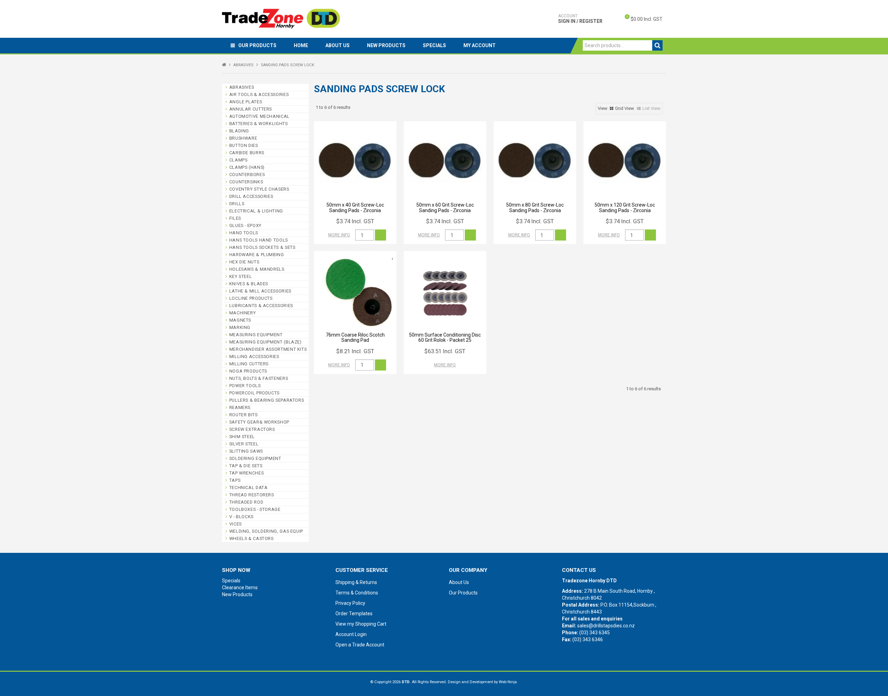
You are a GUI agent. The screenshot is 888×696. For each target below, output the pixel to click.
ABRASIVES (243, 65)
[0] (621, 19)
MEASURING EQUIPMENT (256, 334)
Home (301, 45)
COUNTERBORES (247, 174)
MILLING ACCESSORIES (254, 356)
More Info (339, 235)
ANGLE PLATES (245, 101)
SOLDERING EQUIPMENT (255, 458)
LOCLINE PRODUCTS (251, 298)
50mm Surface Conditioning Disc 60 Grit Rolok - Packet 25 (445, 337)
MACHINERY (242, 312)
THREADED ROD (246, 502)
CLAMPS (238, 160)
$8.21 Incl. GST (355, 351)
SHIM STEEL (242, 436)
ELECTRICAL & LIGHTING (256, 211)
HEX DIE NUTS (244, 261)
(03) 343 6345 (594, 632)
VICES (235, 524)
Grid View (624, 108)
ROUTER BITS (243, 414)
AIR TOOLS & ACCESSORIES (259, 94)
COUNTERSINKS (246, 181)
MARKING (239, 327)
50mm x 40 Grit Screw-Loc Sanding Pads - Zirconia (355, 207)
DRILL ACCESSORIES (251, 196)
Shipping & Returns (356, 582)
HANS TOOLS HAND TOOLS (258, 240)
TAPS (235, 480)
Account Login (351, 634)
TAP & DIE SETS (246, 465)
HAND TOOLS (243, 232)
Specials (434, 45)
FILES (235, 218)
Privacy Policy (350, 603)
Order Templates (354, 613)
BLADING (239, 130)
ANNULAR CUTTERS (250, 109)
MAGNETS (240, 320)
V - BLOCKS (241, 516)
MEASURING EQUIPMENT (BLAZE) (265, 342)
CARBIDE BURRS (246, 152)
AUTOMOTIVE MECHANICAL (259, 116)
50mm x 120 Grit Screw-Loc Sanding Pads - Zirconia (625, 207)
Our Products (257, 45)
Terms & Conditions (356, 592)
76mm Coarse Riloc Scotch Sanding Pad (355, 337)
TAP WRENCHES (246, 473)
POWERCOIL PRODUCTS (254, 392)
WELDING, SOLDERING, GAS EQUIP (266, 531)
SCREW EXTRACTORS (252, 429)
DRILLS (237, 203)
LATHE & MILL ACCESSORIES (260, 291)
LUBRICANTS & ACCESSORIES (261, 305)
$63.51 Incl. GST (445, 351)
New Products (386, 45)
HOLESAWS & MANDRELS (256, 269)
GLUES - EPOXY (245, 225)
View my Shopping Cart (360, 624)
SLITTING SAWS (246, 451)
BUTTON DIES (243, 145)
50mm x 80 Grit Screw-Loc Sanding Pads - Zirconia (535, 207)
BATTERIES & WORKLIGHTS (258, 123)
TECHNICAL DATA (248, 487)
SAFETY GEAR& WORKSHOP (259, 422)
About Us (337, 45)
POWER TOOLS (245, 385)
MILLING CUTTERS (248, 363)
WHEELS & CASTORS (251, 538)
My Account (479, 45)
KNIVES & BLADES (248, 283)
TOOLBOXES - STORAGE (255, 509)
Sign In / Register (580, 19)
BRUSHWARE (243, 138)
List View (651, 108)
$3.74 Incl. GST (355, 221)
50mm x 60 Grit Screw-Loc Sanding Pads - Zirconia (445, 207)
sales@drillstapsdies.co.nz (606, 625)
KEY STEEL (240, 276)
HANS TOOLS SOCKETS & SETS (262, 247)
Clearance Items (240, 587)
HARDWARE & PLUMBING (256, 254)
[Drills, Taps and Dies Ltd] (281, 18)
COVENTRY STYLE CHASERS (259, 189)
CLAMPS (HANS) (247, 167)
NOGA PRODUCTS (248, 371)
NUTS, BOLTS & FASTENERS (258, 378)
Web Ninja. (508, 682)
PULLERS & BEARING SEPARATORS (266, 400)
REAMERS (239, 407)
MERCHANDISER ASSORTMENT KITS (268, 349)
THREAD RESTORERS (251, 494)
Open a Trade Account (359, 644)
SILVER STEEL (244, 443)
